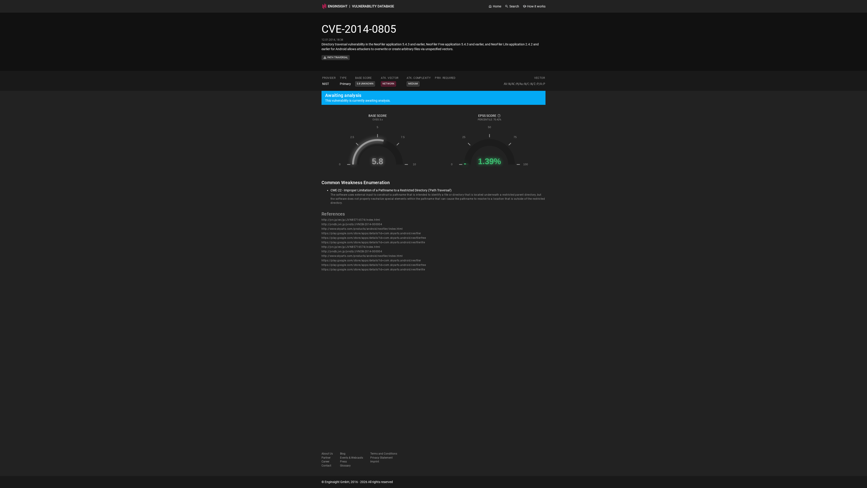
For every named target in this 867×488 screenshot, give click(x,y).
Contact (326, 465)
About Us (327, 453)
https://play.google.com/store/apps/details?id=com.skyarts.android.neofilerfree (374, 237)
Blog (342, 453)
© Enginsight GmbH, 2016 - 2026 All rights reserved (357, 482)
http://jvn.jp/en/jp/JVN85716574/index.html (351, 219)
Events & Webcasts (351, 457)
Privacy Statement (381, 457)
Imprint (374, 461)
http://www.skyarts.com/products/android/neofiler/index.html (362, 228)
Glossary (345, 465)
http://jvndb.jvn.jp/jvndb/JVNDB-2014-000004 (352, 224)
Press (343, 461)
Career (325, 461)
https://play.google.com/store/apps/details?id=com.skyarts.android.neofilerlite (373, 242)
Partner (326, 457)
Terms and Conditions (383, 453)
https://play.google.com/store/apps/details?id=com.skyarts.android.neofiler (371, 233)
